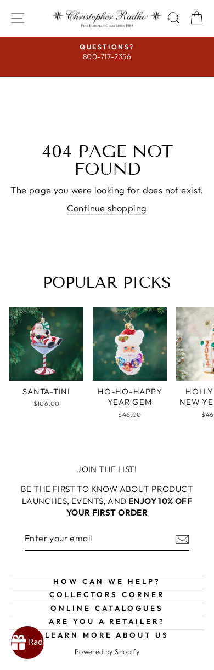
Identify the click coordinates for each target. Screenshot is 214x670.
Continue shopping (107, 208)
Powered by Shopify (107, 651)
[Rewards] (27, 642)
